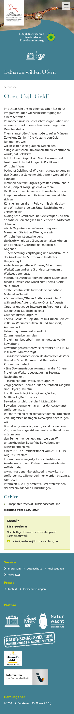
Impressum (14, 568)
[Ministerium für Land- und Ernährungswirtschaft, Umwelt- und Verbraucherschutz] (14, 13)
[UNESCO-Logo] (20, 621)
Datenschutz (34, 568)
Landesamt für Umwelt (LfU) (34, 703)
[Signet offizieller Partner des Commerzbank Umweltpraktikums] (13, 658)
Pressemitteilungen (34, 589)
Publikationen (56, 568)
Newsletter (13, 574)
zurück (11, 87)
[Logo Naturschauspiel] (29, 640)
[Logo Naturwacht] (51, 621)
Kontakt (12, 589)
